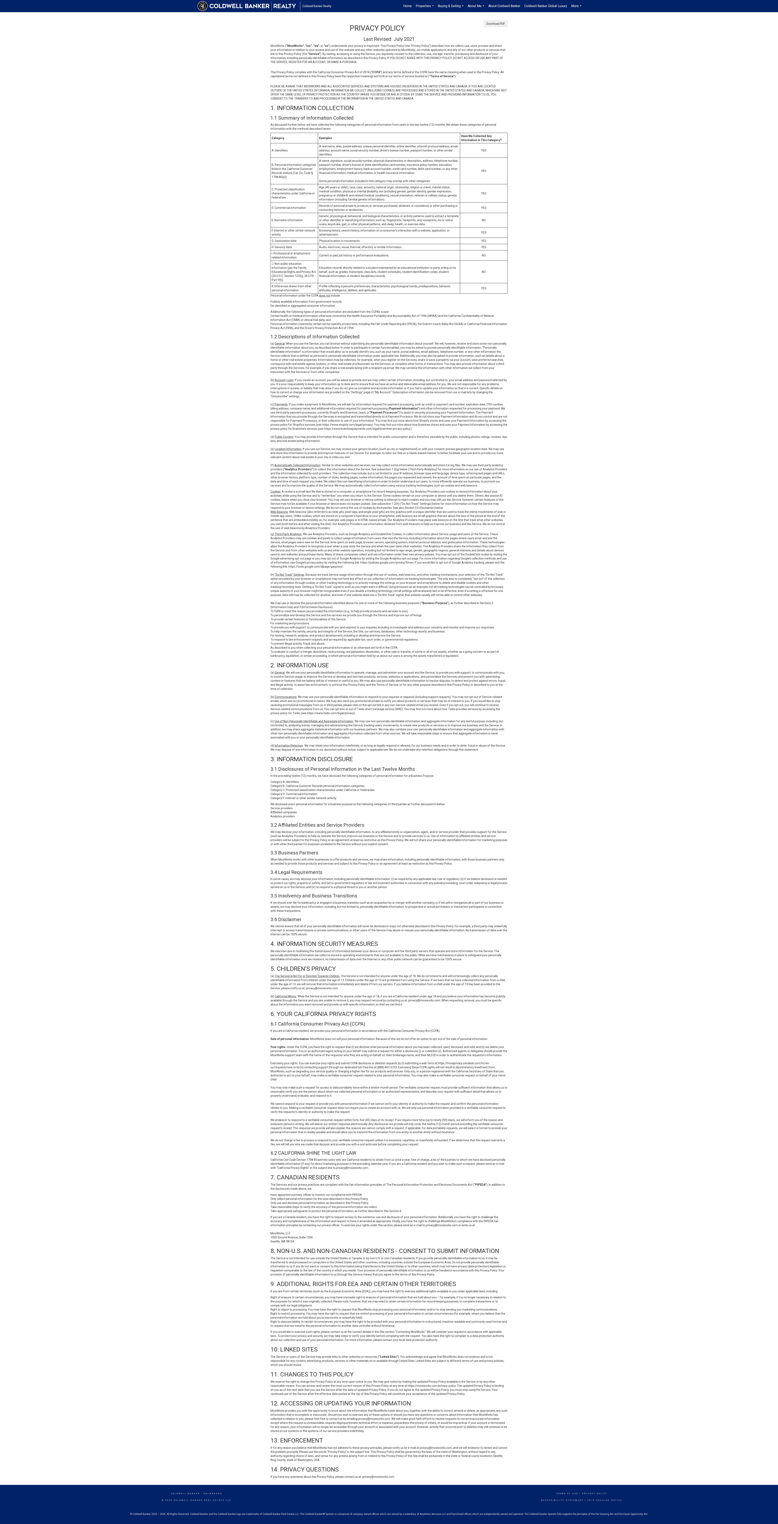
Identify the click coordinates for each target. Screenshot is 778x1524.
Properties (425, 8)
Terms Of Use (567, 1494)
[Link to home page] (249, 6)
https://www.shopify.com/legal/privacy (347, 424)
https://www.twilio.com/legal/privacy (330, 713)
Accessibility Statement (562, 1500)
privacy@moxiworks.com (322, 988)
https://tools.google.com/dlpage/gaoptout (315, 566)
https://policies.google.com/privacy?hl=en (387, 562)
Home (407, 6)
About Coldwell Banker (504, 6)
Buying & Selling (451, 8)
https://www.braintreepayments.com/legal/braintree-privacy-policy (367, 428)
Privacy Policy (594, 1494)
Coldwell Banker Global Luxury (545, 6)
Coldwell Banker (185, 1494)
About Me (476, 8)
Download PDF (495, 23)
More (576, 8)
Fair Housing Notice (605, 1500)
